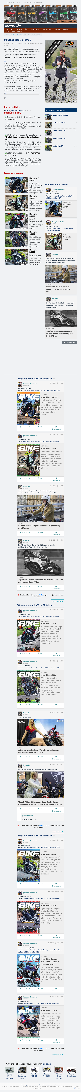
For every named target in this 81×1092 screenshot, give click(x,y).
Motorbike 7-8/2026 (60, 115)
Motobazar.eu (28, 2)
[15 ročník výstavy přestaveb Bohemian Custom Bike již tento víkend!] (24, 142)
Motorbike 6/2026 (59, 123)
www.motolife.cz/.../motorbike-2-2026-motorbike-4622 (42, 898)
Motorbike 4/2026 (59, 138)
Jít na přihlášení (57, 601)
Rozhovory (66, 29)
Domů (7, 35)
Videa (7, 31)
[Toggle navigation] (73, 26)
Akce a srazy (9, 29)
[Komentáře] (61, 383)
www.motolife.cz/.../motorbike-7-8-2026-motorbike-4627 (41, 390)
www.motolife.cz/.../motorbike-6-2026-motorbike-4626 (41, 441)
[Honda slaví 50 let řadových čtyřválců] (24, 124)
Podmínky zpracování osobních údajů (31, 1085)
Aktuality (20, 35)
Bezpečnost (19, 29)
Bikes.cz (19, 2)
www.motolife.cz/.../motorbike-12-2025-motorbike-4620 (42, 1003)
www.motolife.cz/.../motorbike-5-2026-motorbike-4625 (41, 616)
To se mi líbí (25, 427)
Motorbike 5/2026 (59, 130)
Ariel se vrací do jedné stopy (14, 110)
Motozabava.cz (38, 2)
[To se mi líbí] (57, 383)
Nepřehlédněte (35, 29)
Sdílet (41, 427)
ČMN (26, 29)
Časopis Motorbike (58, 189)
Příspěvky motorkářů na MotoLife (36, 378)
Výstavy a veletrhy (17, 31)
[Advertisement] (61, 167)
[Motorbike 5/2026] (24, 221)
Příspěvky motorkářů (56, 184)
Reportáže (57, 29)
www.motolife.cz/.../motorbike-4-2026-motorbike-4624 (42, 668)
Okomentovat (56, 429)
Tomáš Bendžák (28, 815)
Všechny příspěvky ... (69, 342)
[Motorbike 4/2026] (24, 239)
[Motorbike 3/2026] (24, 257)
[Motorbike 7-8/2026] (24, 185)
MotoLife (11, 2)
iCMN (13, 35)
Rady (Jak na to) (47, 29)
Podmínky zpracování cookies (51, 1085)
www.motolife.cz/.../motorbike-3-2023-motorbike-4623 (42, 847)
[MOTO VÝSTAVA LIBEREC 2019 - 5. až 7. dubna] (24, 160)
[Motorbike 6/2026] (24, 203)
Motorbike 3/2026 (59, 146)
